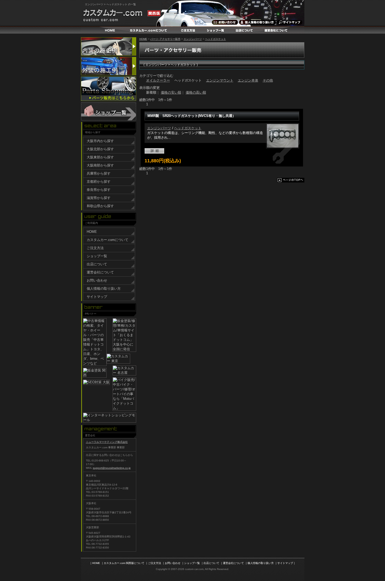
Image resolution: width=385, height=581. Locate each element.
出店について (245, 30)
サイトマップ (288, 22)
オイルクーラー (158, 80)
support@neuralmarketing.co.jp (112, 467)
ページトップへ (290, 180)
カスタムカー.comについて (148, 30)
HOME (110, 30)
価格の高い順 (196, 92)
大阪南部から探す (100, 165)
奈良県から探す (99, 190)
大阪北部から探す (100, 149)
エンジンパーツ (193, 38)
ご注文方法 (189, 30)
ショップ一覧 (216, 30)
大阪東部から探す (100, 157)
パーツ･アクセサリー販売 (165, 38)
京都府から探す (99, 182)
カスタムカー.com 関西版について (124, 563)
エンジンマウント (219, 80)
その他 (268, 80)
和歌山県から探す (100, 206)
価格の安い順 (171, 92)
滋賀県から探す (99, 198)
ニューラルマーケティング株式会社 (107, 441)
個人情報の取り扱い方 (257, 22)
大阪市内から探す (100, 141)
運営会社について (277, 30)
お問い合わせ (224, 22)
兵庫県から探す (99, 173)
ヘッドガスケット (215, 38)
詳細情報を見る (154, 151)
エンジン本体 (248, 80)
